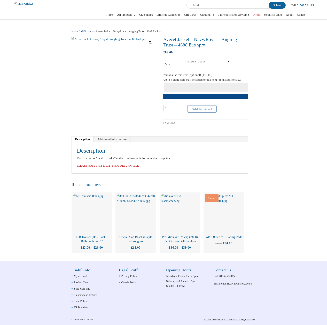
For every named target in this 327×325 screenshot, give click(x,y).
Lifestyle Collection (169, 15)
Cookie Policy (129, 282)
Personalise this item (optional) (187, 75)
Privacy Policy (129, 276)
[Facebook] (244, 302)
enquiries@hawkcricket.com (236, 283)
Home (110, 15)
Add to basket (202, 109)
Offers (256, 15)
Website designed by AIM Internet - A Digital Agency (229, 319)
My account (80, 276)
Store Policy (80, 301)
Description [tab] (82, 139)
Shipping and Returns (85, 295)
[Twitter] (252, 302)
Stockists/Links (273, 15)
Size (167, 64)
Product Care (81, 282)
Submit (277, 5)
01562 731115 (305, 5)
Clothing (205, 15)
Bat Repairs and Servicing (233, 15)
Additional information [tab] (112, 139)
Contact (301, 15)
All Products (124, 15)
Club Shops (146, 15)
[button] (150, 43)
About (289, 15)
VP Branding (81, 307)
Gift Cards (190, 15)
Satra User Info (82, 288)
